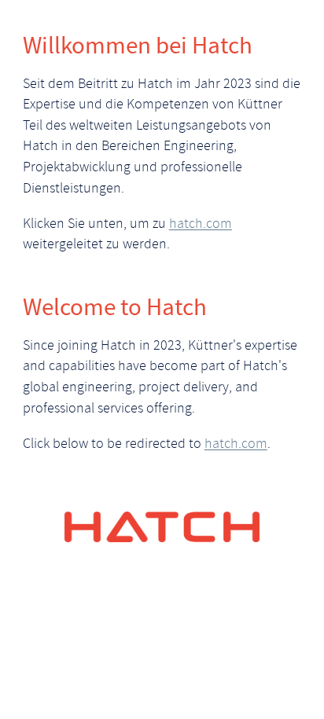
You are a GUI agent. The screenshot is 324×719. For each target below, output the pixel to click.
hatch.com (200, 224)
